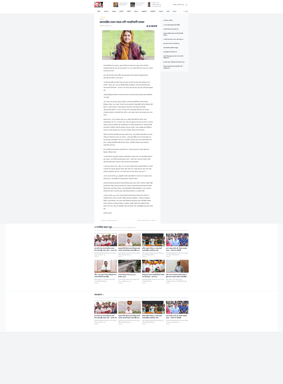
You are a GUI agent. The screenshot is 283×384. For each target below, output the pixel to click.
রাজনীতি (122, 12)
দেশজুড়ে (115, 12)
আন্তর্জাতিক (145, 12)
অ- (147, 26)
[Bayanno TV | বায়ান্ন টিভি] (98, 5)
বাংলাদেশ (107, 12)
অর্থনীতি (130, 12)
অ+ (150, 26)
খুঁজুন (186, 11)
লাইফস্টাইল (153, 12)
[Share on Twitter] (154, 26)
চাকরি (168, 12)
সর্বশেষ (98, 11)
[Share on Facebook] (152, 26)
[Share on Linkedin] (156, 26)
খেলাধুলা (162, 12)
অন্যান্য (175, 12)
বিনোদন (137, 12)
